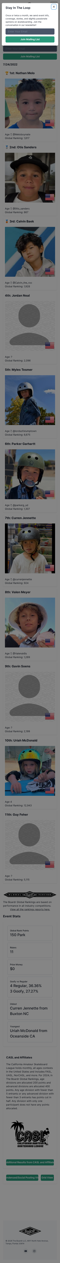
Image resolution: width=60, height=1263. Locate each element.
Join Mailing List (30, 39)
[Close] (53, 6)
